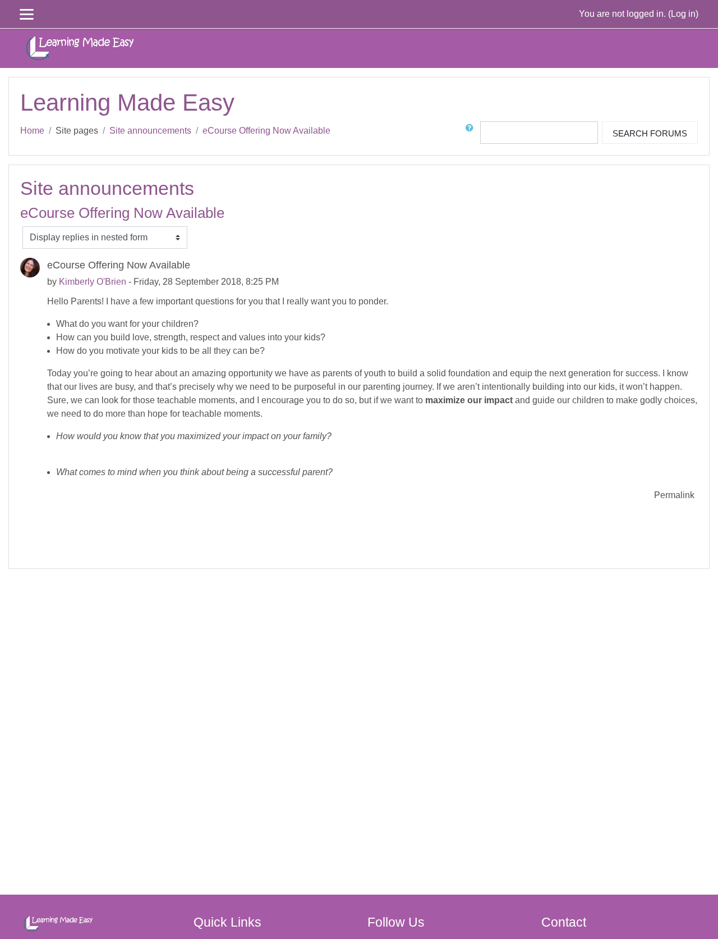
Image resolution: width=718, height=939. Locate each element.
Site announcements (150, 130)
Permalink (674, 495)
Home (32, 130)
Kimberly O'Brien (92, 281)
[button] (471, 132)
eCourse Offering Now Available (266, 130)
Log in (683, 14)
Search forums (650, 133)
